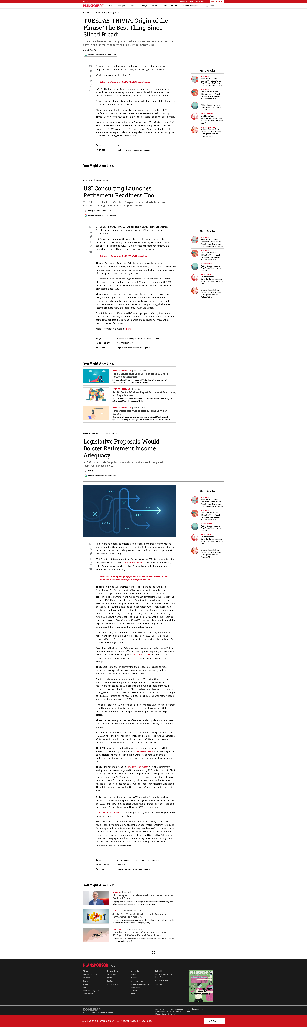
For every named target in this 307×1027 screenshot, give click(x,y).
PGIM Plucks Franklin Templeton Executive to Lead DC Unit (211, 107)
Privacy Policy (136, 987)
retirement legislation (154, 860)
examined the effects (132, 562)
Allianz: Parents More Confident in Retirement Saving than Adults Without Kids (211, 132)
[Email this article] (90, 66)
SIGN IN (213, 2)
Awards (154, 6)
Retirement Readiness (151, 338)
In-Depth (121, 6)
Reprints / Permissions (140, 984)
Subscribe (159, 984)
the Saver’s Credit (144, 751)
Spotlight (110, 981)
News (110, 6)
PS (95, 50)
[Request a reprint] (91, 86)
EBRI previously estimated (109, 812)
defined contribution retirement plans (131, 860)
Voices (132, 6)
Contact (134, 977)
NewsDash (111, 974)
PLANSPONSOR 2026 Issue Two (163, 975)
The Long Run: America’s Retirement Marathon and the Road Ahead (143, 897)
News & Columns (90, 974)
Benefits (116, 910)
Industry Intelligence (191, 6)
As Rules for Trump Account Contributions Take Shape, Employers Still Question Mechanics (212, 82)
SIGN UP (219, 2)
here (128, 328)
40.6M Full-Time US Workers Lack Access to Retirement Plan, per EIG (139, 915)
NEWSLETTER (200, 2)
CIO (84, 1013)
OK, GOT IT (215, 1020)
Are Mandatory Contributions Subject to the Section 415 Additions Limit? (212, 119)
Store (133, 994)
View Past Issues (161, 980)
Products (88, 180)
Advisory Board (137, 981)
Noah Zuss (99, 471)
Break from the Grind (94, 12)
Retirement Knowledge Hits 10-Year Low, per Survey (139, 412)
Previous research (142, 654)
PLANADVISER (93, 1013)
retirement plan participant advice (129, 338)
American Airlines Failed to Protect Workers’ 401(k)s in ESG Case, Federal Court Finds (139, 934)
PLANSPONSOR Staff (103, 210)
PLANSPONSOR (106, 1013)
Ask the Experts (207, 114)
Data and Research (208, 127)
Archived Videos (89, 994)
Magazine (174, 6)
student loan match (138, 766)
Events (164, 6)
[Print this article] (90, 90)
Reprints (146, 150)
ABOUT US (183, 2)
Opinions (116, 892)
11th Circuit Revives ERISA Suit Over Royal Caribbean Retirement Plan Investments (210, 95)
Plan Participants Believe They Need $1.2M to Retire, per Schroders (140, 375)
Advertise (135, 990)
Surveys (144, 6)
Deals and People (207, 103)
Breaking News (113, 984)
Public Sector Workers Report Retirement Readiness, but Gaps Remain (144, 394)
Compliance (205, 76)
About (133, 974)
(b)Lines (110, 977)
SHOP (191, 2)
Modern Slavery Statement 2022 (167, 1014)
